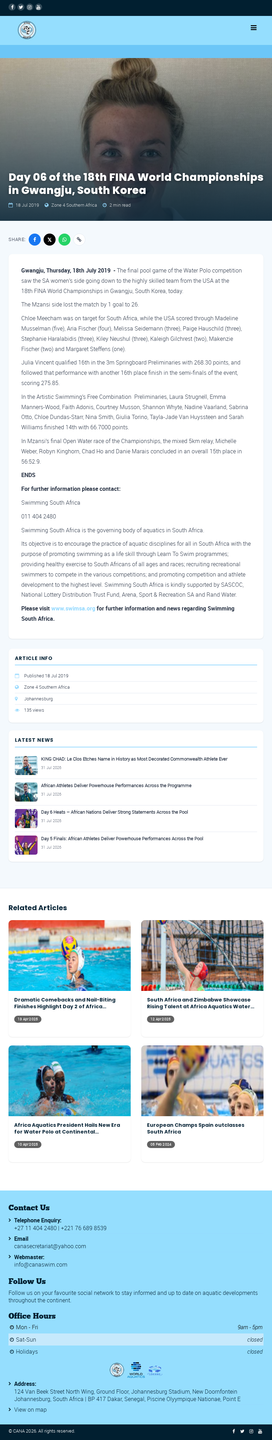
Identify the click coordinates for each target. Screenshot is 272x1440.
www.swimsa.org (73, 608)
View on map (30, 1409)
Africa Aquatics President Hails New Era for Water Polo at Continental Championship (67, 1128)
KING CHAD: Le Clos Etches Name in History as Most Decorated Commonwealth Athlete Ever (134, 759)
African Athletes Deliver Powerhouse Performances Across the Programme (116, 785)
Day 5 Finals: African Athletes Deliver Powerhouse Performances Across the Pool (122, 839)
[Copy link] (79, 240)
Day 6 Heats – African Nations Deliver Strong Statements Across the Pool (114, 812)
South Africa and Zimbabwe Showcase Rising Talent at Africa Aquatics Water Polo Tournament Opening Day (199, 1003)
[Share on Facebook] (35, 240)
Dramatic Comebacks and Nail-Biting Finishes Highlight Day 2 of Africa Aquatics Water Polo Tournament (64, 1003)
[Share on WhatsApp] (64, 240)
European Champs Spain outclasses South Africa (195, 1128)
